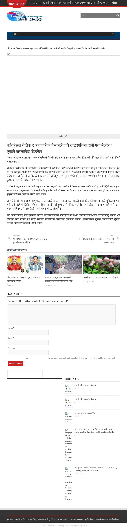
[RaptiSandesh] (25, 19)
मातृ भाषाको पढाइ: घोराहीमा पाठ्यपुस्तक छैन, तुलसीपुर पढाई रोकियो (30, 239)
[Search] (117, 15)
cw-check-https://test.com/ (85, 385)
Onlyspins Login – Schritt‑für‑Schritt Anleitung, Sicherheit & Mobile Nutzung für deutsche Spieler (94, 431)
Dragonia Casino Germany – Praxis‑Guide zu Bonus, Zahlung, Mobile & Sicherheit (95, 469)
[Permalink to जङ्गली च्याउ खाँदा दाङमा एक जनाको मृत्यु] (101, 273)
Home (12, 48)
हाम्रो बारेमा (19, 519)
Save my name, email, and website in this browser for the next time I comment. (81, 358)
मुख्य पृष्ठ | (11, 519)
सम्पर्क (32, 519)
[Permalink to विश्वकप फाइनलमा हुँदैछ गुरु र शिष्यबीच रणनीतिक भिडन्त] (25, 273)
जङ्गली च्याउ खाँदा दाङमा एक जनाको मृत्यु (100, 277)
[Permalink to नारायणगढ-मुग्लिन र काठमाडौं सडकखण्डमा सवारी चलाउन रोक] (63, 273)
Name (10, 328)
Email (10, 338)
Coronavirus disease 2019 (84, 412)
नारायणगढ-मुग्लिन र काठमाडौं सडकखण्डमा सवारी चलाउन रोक (73, 3)
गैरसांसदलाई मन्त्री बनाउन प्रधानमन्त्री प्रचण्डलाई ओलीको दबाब (96, 239)
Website (11, 348)
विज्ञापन (26, 519)
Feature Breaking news (27, 48)
